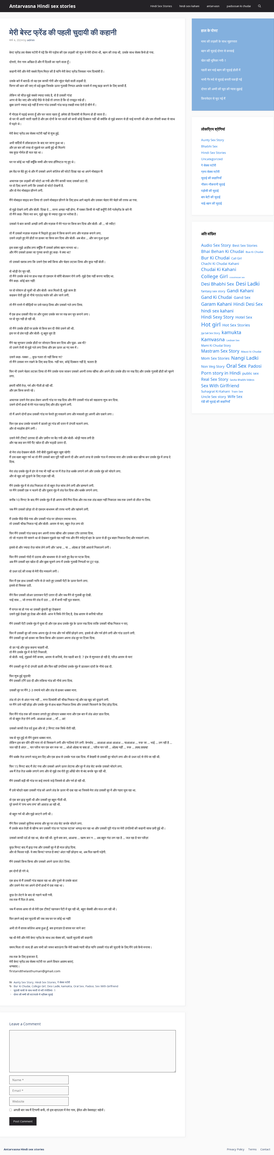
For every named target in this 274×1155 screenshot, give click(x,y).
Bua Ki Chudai (254, 252)
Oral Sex (78, 986)
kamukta (66, 986)
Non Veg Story (213, 366)
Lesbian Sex (233, 340)
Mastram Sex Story (220, 351)
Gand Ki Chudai (216, 297)
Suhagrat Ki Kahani (215, 391)
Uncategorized (212, 159)
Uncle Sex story (213, 396)
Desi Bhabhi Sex (217, 284)
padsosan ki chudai (239, 6)
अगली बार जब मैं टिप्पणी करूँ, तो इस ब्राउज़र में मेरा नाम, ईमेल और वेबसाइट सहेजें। (59, 1110)
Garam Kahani (216, 304)
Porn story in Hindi (221, 373)
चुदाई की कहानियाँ (211, 178)
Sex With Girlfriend (106, 986)
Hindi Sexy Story (217, 317)
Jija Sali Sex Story (210, 333)
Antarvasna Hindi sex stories (42, 6)
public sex (250, 373)
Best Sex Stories (244, 245)
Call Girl (236, 258)
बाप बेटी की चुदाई (210, 197)
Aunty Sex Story (23, 982)
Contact (265, 1149)
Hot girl (211, 324)
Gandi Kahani (240, 291)
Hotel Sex (243, 317)
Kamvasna (213, 339)
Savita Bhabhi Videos (242, 380)
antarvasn (213, 6)
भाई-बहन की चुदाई (211, 203)
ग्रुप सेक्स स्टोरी (210, 171)
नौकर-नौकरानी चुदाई (213, 184)
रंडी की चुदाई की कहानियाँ (215, 401)
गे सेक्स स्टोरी (63, 982)
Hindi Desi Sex (248, 304)
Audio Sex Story (216, 245)
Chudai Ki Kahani (218, 269)
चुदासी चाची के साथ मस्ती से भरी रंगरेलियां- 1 (35, 990)
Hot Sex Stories (236, 325)
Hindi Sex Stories (161, 6)
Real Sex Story (214, 379)
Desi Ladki (53, 986)
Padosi (89, 986)
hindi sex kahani (189, 6)
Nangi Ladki (245, 357)
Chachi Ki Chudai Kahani (220, 263)
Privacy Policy (235, 1149)
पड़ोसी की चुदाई (210, 191)
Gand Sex (242, 297)
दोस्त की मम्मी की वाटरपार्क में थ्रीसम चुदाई (33, 994)
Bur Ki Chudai (22, 986)
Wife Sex (235, 396)
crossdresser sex (237, 277)
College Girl (39, 986)
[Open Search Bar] (259, 6)
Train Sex (237, 391)
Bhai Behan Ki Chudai (222, 251)
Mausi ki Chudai (251, 351)
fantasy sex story (213, 291)
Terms (252, 1149)
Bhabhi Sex (209, 146)
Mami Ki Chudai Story (216, 345)
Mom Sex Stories (215, 358)
